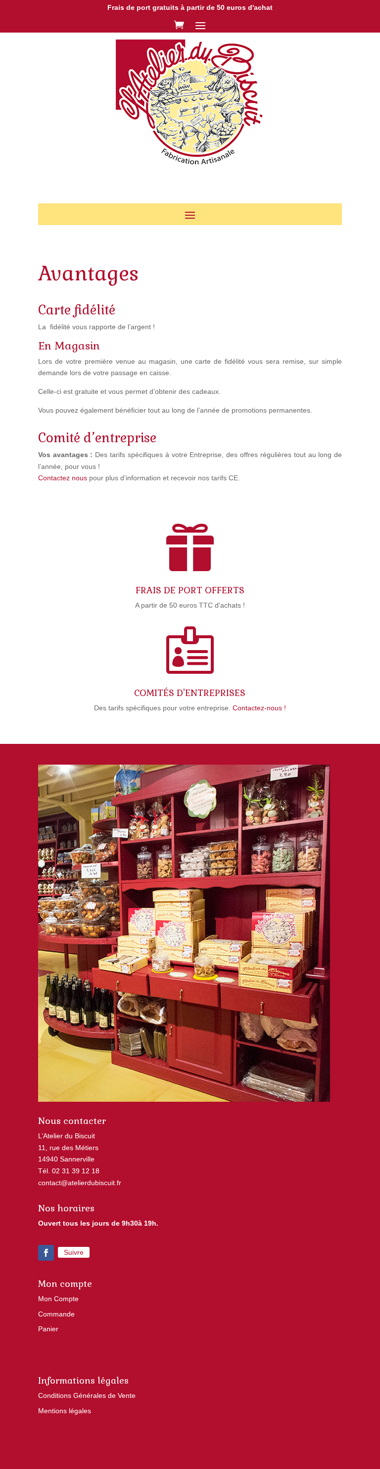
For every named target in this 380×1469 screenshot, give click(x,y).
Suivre (74, 1252)
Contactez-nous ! (259, 708)
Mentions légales (64, 1411)
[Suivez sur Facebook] (46, 1253)
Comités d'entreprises (189, 692)
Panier (48, 1329)
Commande (56, 1314)
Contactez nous (62, 478)
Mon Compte (58, 1299)
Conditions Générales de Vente (87, 1395)
